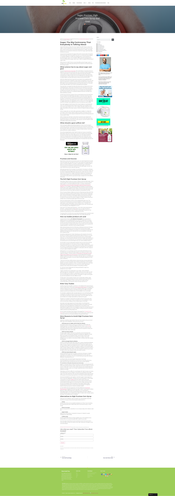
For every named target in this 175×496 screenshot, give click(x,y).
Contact (89, 2)
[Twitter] (99, 55)
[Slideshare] (108, 55)
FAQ (92, 2)
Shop (108, 2)
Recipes (74, 2)
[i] (75, 208)
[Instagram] (104, 55)
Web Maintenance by (86, 493)
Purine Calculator (79, 2)
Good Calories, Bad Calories (81, 287)
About (84, 2)
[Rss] (106, 55)
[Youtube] (101, 55)
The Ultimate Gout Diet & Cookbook (100, 2)
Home (70, 2)
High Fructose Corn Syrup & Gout (66, 427)
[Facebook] (97, 55)
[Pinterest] (102, 55)
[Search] (113, 40)
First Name (61, 436)
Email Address (62, 433)
